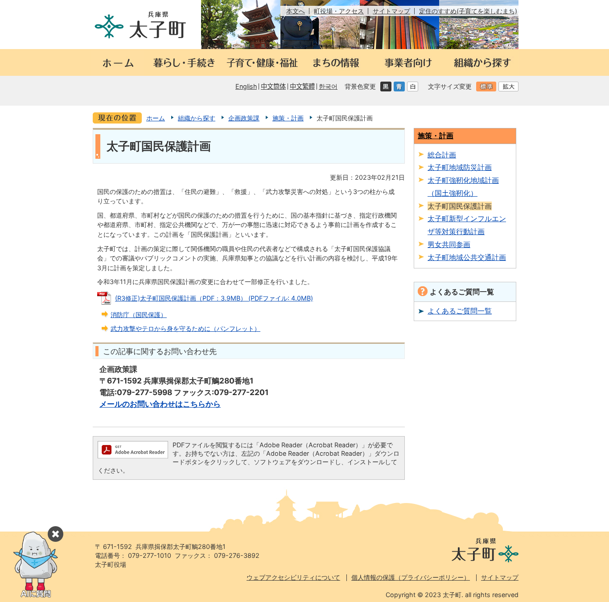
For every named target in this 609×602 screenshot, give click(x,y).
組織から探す (196, 118)
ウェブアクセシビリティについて (293, 577)
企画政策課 (243, 118)
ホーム (155, 118)
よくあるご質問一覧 (460, 310)
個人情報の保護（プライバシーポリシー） (410, 577)
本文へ (295, 11)
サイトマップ (391, 11)
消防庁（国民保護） (139, 314)
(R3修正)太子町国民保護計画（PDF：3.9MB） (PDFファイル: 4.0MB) (214, 298)
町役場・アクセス (339, 11)
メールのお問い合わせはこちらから (160, 403)
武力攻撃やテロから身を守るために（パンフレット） (185, 328)
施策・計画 (288, 118)
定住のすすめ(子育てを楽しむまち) (468, 11)
